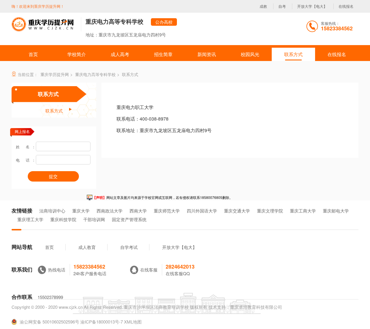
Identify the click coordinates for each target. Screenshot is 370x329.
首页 (49, 247)
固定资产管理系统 (129, 219)
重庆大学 (81, 211)
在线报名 (346, 6)
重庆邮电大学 (336, 211)
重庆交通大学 (237, 211)
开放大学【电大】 (312, 6)
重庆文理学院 (270, 211)
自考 (282, 6)
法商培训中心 (52, 211)
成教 (263, 6)
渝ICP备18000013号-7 (101, 322)
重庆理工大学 (30, 219)
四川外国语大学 (202, 211)
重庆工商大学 (303, 211)
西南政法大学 (110, 211)
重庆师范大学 (167, 211)
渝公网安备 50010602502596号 (49, 322)
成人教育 (87, 247)
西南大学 (138, 211)
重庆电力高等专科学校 (114, 21)
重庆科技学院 (63, 219)
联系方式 (48, 94)
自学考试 (129, 247)
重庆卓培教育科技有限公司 (256, 307)
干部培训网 (94, 219)
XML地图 (133, 322)
